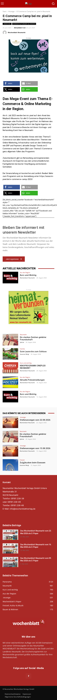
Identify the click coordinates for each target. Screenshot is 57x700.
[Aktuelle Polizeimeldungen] (10, 382)
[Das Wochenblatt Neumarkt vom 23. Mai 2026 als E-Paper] (10, 535)
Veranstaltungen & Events (24, 24)
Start (4, 11)
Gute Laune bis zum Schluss (33, 351)
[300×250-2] (28, 56)
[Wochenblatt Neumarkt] (5, 32)
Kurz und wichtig (25, 363)
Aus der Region (25, 272)
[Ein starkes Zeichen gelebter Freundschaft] (10, 339)
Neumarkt (23, 334)
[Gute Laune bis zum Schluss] (10, 354)
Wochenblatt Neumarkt (16, 32)
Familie (22, 349)
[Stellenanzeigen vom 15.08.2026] (10, 451)
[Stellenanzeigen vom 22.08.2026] (10, 422)
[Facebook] (28, 676)
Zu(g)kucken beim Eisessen (32, 462)
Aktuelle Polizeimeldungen (32, 380)
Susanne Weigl (24, 354)
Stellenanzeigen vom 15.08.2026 (35, 448)
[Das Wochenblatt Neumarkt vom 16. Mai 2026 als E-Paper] (10, 548)
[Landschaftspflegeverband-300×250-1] (28, 307)
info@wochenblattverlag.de (22, 509)
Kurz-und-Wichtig (28, 275)
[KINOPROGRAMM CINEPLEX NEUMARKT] (10, 368)
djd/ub (22, 342)
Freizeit (22, 460)
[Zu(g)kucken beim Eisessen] (10, 465)
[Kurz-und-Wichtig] (10, 277)
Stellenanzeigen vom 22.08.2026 (35, 420)
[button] (11, 83)
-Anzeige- (11, 11)
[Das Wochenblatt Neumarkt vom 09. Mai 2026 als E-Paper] (10, 562)
